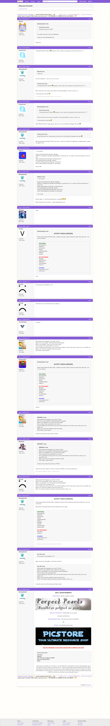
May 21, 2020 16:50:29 (24, 66)
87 (73, 14)
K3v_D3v (21, 284)
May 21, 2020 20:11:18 (24, 281)
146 (88, 14)
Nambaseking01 (23, 69)
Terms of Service (67, 723)
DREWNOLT (22, 340)
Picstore (56, 625)
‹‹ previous (60, 14)
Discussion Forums (22, 14)
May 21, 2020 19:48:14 (24, 226)
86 (71, 14)
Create (26, 1)
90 (77, 14)
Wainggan (21, 210)
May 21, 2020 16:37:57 (24, 19)
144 (84, 14)
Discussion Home (23, 8)
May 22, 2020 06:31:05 (24, 549)
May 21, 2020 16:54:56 (24, 129)
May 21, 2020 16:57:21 (24, 171)
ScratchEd (80, 723)
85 (70, 14)
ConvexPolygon (23, 322)
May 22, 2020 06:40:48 (24, 589)
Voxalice (21, 229)
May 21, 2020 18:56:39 (24, 207)
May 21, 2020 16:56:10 (24, 148)
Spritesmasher (22, 359)
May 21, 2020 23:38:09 (24, 439)
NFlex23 (21, 21)
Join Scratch (82, 1)
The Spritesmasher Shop (54, 619)
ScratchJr (80, 724)
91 (79, 14)
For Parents (20, 724)
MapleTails (21, 441)
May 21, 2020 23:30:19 (24, 412)
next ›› (90, 14)
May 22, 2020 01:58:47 (24, 476)
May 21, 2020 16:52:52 (24, 101)
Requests (31, 14)
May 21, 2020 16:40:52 (24, 47)
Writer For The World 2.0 (56, 613)
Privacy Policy (66, 724)
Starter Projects (51, 723)
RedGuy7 (21, 150)
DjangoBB (88, 685)
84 (69, 14)
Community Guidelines (37, 723)
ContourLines (22, 50)
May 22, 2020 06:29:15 (24, 495)
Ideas (38, 1)
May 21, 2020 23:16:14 (24, 338)
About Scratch (20, 723)
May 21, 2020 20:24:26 (24, 319)
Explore (33, 1)
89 (76, 14)
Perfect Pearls (56, 596)
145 (86, 14)
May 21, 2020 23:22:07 (24, 357)
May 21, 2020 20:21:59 (24, 300)
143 (82, 14)
